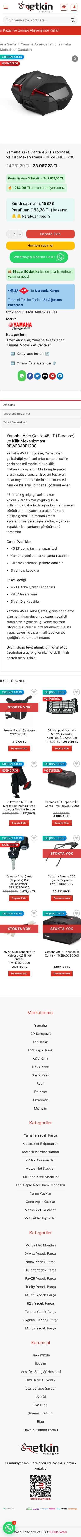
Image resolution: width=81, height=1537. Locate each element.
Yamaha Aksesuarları (37, 44)
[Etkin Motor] (36, 7)
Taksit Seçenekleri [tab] (15, 422)
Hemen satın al (41, 245)
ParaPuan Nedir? (36, 216)
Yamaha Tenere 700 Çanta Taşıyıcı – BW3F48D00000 (61, 880)
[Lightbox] (75, 58)
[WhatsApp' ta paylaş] (22, 375)
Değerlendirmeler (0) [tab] (16, 413)
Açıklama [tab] (9, 404)
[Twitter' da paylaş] (37, 376)
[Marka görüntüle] (20, 326)
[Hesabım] (74, 7)
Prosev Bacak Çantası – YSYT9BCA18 (19, 732)
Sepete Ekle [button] (62, 748)
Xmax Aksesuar (18, 340)
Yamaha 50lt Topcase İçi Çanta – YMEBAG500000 (62, 803)
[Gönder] (73, 20)
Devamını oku (19, 748)
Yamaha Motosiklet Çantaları (29, 345)
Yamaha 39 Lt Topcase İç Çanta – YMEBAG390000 (62, 953)
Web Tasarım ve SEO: (40, 1532)
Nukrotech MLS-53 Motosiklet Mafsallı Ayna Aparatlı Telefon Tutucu (19, 805)
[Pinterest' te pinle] (52, 376)
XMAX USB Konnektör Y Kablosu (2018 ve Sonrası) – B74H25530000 (19, 957)
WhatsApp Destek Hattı (34, 256)
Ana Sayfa (8, 44)
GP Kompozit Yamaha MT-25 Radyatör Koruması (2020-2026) (62, 734)
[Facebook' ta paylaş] (30, 376)
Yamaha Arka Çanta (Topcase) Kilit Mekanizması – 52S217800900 (19, 882)
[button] (5, 7)
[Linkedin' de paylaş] (60, 376)
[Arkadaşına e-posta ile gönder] (45, 376)
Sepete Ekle (50, 233)
